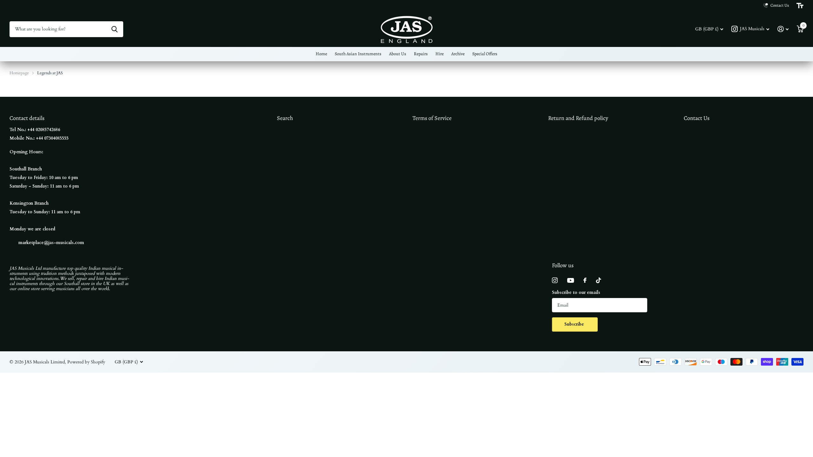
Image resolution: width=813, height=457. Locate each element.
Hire (439, 54)
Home (321, 54)
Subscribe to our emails (576, 292)
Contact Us (696, 118)
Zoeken (114, 29)
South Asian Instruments (358, 54)
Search (285, 118)
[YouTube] (570, 280)
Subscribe (574, 324)
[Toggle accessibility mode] (799, 6)
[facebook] (585, 280)
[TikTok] (598, 280)
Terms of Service (432, 118)
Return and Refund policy (578, 118)
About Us (397, 54)
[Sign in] (783, 29)
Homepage (19, 73)
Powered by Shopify (86, 362)
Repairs (421, 54)
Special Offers (484, 54)
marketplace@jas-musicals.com (51, 243)
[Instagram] (555, 280)
